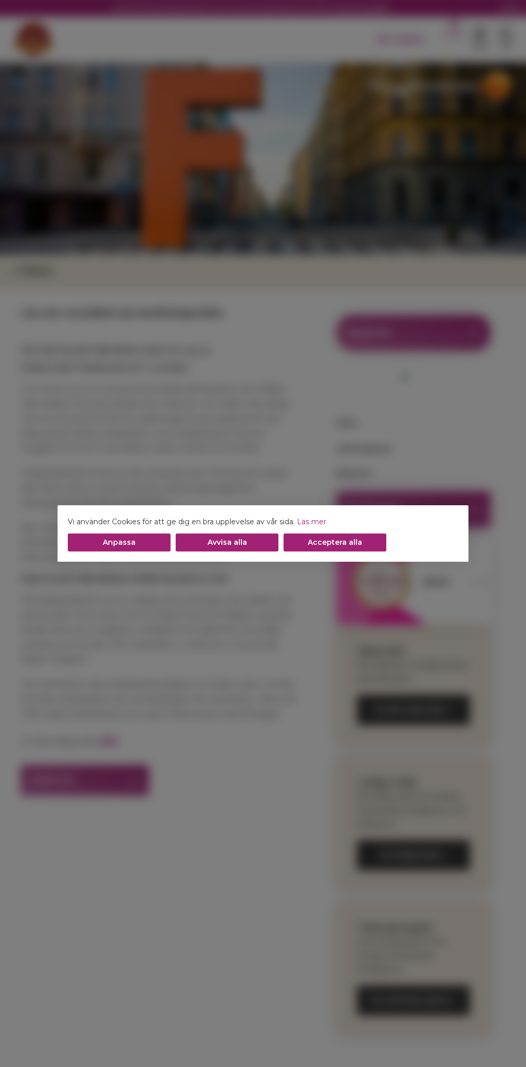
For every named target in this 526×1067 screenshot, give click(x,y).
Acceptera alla (335, 542)
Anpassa (119, 542)
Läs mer (311, 521)
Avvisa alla (227, 542)
